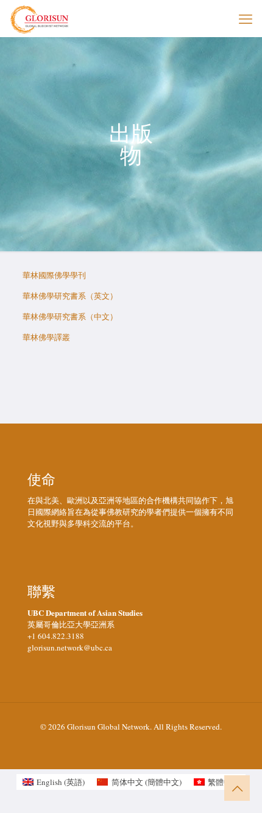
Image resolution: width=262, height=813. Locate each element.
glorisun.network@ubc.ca (69, 647)
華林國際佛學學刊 (54, 275)
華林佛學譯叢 (46, 337)
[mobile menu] (245, 18)
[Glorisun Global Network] (39, 18)
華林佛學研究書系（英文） (70, 295)
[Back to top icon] (237, 788)
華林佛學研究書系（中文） (70, 316)
